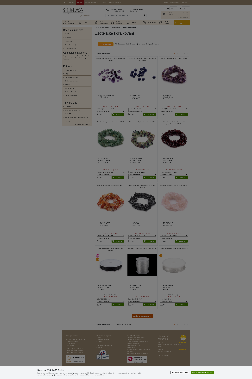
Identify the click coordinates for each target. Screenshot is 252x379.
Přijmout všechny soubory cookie (202, 372)
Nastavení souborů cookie (180, 372)
